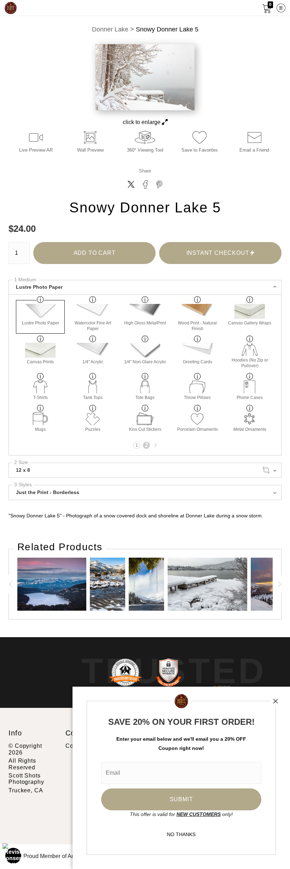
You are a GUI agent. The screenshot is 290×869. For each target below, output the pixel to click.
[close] (275, 701)
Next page (154, 445)
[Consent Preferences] (13, 855)
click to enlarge (142, 122)
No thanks (181, 834)
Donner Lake (110, 29)
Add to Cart (95, 253)
